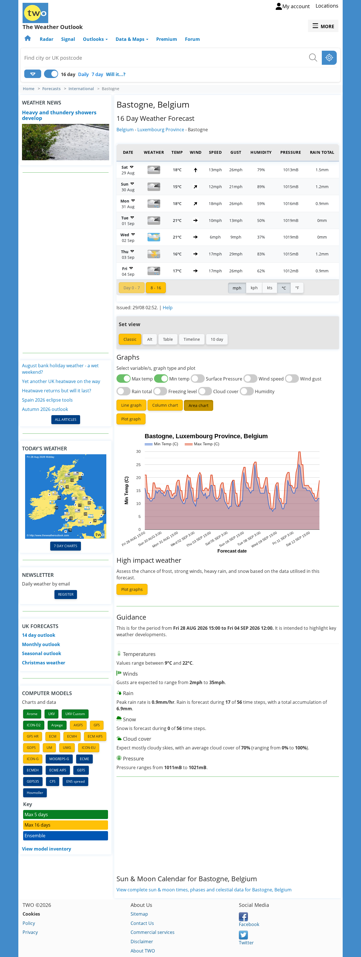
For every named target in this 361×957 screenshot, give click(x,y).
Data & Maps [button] (131, 39)
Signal (68, 39)
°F (297, 287)
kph (254, 287)
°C (284, 288)
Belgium (125, 129)
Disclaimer (142, 941)
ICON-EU (89, 747)
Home (28, 89)
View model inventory (46, 849)
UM (49, 747)
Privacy (30, 932)
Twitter (246, 943)
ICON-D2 (34, 725)
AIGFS (78, 725)
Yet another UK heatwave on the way (61, 381)
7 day (97, 74)
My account (296, 6)
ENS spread (75, 781)
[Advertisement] (65, 262)
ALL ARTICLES (65, 419)
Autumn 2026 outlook (45, 409)
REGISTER (65, 594)
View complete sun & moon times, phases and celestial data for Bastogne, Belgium (204, 890)
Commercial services (153, 932)
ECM (52, 736)
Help (168, 307)
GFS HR (32, 736)
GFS (97, 725)
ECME (84, 758)
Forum (192, 39)
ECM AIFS (95, 736)
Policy (29, 923)
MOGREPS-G (59, 758)
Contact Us (142, 923)
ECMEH (33, 770)
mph (237, 288)
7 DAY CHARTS (65, 546)
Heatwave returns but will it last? (56, 391)
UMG (67, 747)
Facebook (249, 924)
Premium (166, 39)
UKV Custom (75, 713)
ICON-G (33, 758)
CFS (53, 781)
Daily (83, 74)
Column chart (165, 405)
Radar (46, 39)
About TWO (143, 951)
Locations (327, 5)
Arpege (57, 725)
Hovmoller (35, 792)
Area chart (198, 405)
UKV (51, 713)
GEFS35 (33, 781)
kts (269, 287)
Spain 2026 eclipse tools (47, 400)
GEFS (81, 770)
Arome (32, 713)
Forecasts (51, 89)
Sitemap (139, 914)
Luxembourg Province (160, 129)
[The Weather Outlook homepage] (28, 39)
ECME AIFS (57, 770)
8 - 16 (156, 287)
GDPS (31, 747)
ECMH (72, 736)
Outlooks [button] (94, 39)
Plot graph (131, 419)
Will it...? (116, 74)
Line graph (131, 405)
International (81, 89)
